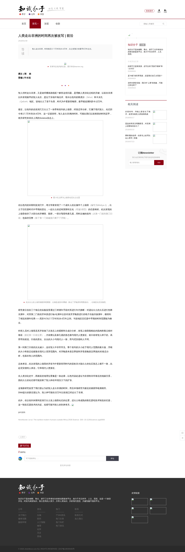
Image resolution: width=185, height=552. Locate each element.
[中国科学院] (140, 502)
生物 (39, 515)
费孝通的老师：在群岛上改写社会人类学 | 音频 (137, 136)
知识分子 (133, 44)
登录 (159, 12)
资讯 (34, 23)
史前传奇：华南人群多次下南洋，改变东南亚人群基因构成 (137, 113)
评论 (112, 458)
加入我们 (79, 519)
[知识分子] (42, 10)
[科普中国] (140, 510)
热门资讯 (60, 526)
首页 (24, 23)
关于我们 (22, 515)
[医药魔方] (140, 519)
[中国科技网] (158, 502)
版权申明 (22, 522)
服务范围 (22, 519)
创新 (58, 23)
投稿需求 (149, 11)
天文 (39, 533)
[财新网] (158, 510)
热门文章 (60, 519)
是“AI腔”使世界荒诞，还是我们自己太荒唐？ (145, 76)
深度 (46, 23)
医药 (39, 519)
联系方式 (79, 515)
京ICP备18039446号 (66, 549)
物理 (39, 526)
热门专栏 (60, 522)
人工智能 (41, 522)
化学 (39, 529)
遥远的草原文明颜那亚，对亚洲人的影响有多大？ (137, 125)
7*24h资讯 (60, 515)
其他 (39, 536)
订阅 (142, 45)
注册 (165, 12)
